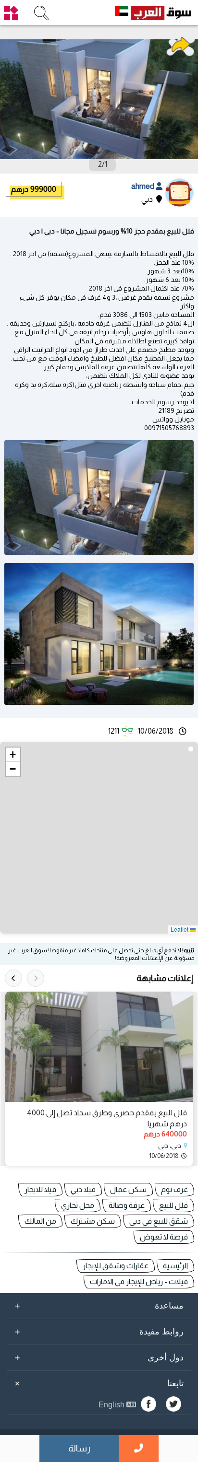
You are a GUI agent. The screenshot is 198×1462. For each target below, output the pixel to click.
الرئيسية (175, 1266)
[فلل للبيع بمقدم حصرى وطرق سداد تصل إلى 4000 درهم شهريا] (99, 1047)
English (112, 1405)
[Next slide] (13, 978)
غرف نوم (174, 1189)
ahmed (143, 186)
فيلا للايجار (40, 1189)
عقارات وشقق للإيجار (115, 1266)
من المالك (40, 1221)
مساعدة (99, 1305)
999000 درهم (33, 189)
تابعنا (98, 1383)
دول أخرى (99, 1357)
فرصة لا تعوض (164, 1237)
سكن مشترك (93, 1221)
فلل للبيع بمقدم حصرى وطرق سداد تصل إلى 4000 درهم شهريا (107, 1118)
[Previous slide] (35, 978)
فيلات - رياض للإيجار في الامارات (139, 1281)
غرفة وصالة (127, 1205)
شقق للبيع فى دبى (158, 1221)
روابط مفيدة (99, 1331)
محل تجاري (77, 1205)
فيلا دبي (83, 1189)
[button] (13, 755)
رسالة (79, 1448)
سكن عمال (128, 1189)
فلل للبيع (173, 1205)
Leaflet (180, 929)
